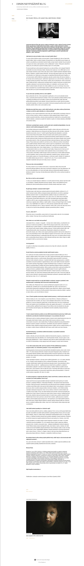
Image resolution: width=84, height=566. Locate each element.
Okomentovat (32, 538)
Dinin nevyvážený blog (31, 3)
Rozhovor (14, 20)
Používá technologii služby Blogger (43, 559)
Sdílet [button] (13, 15)
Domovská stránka (22, 9)
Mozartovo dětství (34, 536)
